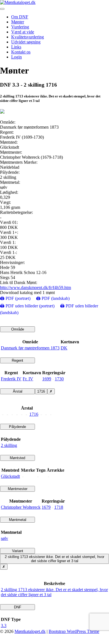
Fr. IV (28, 378)
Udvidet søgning (26, 42)
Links (16, 47)
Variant (17, 551)
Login (16, 57)
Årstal (17, 391)
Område (17, 329)
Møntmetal (17, 520)
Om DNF (19, 16)
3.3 (3, 625)
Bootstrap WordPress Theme (74, 631)
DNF (17, 607)
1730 (59, 378)
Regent (17, 360)
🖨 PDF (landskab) (53, 298)
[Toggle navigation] (2, 9)
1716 (41, 391)
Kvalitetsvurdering (27, 37)
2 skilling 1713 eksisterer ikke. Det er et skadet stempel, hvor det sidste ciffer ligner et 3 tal (54, 559)
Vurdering (20, 27)
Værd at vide (22, 32)
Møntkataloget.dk (30, 631)
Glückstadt (10, 476)
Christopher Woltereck (21, 507)
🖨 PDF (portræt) (15, 298)
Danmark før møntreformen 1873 (30, 348)
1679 (46, 507)
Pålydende (17, 427)
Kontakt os (20, 52)
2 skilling (9, 445)
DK (64, 348)
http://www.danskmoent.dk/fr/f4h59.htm (35, 287)
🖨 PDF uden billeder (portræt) (27, 305)
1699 (46, 378)
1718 (58, 507)
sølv (4, 538)
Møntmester (17, 489)
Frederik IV (11, 378)
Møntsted (17, 458)
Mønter (17, 21)
